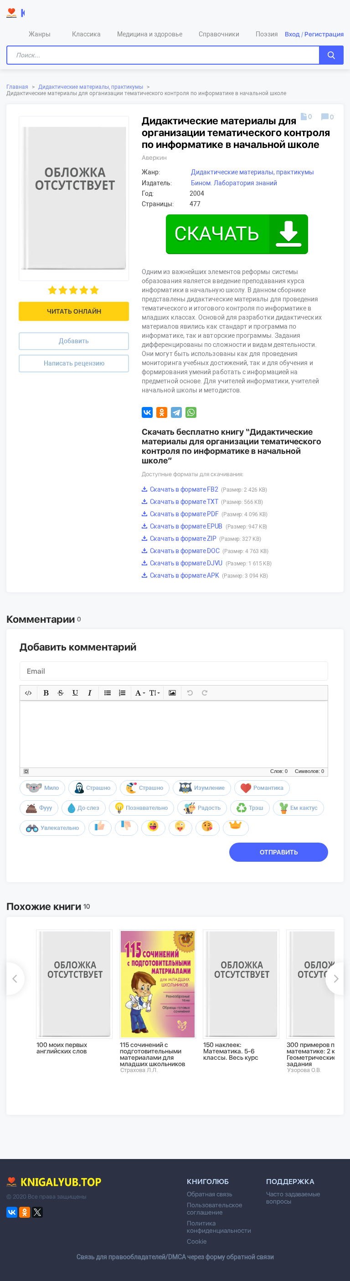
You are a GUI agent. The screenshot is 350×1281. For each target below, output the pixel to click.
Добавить (74, 341)
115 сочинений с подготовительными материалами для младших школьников (152, 1054)
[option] (71, 992)
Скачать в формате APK (208, 575)
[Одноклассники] (161, 412)
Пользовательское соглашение (214, 1208)
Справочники (219, 34)
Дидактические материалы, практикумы (90, 87)
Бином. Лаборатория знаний (234, 183)
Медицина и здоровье (149, 34)
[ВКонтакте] (147, 412)
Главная (17, 87)
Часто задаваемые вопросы (293, 1197)
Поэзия (267, 34)
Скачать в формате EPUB (208, 526)
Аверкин (154, 157)
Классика (86, 34)
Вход (292, 34)
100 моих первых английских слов (61, 1048)
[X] (37, 1212)
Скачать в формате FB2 (208, 489)
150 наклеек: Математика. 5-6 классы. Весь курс (230, 1051)
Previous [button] (15, 978)
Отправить (279, 852)
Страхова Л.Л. (139, 1070)
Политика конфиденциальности (219, 1227)
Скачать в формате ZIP (205, 538)
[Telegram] (176, 412)
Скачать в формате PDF (208, 514)
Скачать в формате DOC (208, 550)
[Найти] (331, 55)
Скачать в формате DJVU (210, 563)
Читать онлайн (74, 311)
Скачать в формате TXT (205, 501)
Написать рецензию (74, 363)
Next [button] (334, 978)
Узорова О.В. (304, 1070)
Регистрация (324, 34)
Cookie (196, 1241)
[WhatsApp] (190, 412)
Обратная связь (209, 1194)
